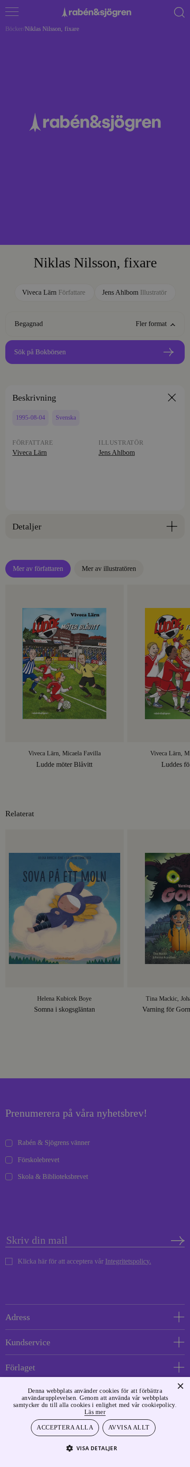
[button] (95, 1448)
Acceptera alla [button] (65, 1427)
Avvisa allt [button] (129, 1427)
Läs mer (115, 1411)
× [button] (180, 1385)
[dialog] (95, 733)
